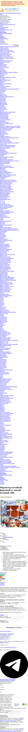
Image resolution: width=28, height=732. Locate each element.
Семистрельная (3, 239)
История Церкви (4, 133)
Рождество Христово (5, 421)
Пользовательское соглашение (7, 680)
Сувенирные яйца (4, 396)
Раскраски (2, 214)
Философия (3, 100)
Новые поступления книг (6, 56)
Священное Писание (5, 148)
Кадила (2, 301)
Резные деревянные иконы (6, 283)
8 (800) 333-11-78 (4, 23)
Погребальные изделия (5, 345)
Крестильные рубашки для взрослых (9, 344)
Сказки (2, 218)
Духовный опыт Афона (5, 187)
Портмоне (2, 409)
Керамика (2, 390)
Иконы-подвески (4, 382)
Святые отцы (3, 101)
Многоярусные (3, 321)
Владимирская (3, 231)
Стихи (1, 209)
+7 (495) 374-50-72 (4, 20)
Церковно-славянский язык (6, 96)
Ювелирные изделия (5, 380)
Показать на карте (4, 642)
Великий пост (3, 435)
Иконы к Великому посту (6, 437)
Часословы (2, 94)
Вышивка (2, 448)
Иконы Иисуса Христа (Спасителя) (8, 228)
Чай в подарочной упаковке (7, 413)
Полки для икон (4, 313)
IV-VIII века (3, 106)
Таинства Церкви (4, 122)
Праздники (2, 121)
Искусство (2, 131)
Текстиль (2, 303)
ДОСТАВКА (3, 32)
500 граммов (3, 366)
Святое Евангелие (4, 67)
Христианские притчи (5, 130)
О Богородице (3, 177)
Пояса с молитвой (4, 349)
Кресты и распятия (4, 310)
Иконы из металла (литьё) (6, 286)
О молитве (2, 78)
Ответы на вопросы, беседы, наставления (10, 126)
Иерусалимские (4, 357)
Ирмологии (3, 81)
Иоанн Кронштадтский (5, 262)
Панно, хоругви (4, 296)
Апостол (2, 68)
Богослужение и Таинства (6, 159)
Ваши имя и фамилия (5, 617)
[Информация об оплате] (14, 578)
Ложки (1, 394)
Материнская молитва (5, 176)
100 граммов (3, 359)
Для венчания (3, 331)
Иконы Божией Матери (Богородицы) (9, 230)
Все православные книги (6, 60)
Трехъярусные (3, 319)
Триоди (2, 92)
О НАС (2, 40)
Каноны (2, 76)
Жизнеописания (4, 114)
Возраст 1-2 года (4, 342)
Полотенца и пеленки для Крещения (9, 340)
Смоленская (3, 235)
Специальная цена (4, 53)
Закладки (2, 404)
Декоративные (3, 355)
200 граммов (3, 362)
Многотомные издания (5, 183)
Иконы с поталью (4, 285)
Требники (2, 91)
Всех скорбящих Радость (6, 240)
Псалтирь (2, 69)
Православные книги (5, 199)
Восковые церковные (5, 351)
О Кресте (2, 178)
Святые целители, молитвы (6, 191)
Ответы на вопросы (5, 163)
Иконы (1, 443)
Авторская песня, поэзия (6, 457)
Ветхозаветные (3, 104)
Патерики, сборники (5, 113)
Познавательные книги (5, 221)
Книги (1, 422)
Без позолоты (3, 385)
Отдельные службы (5, 86)
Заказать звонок (4, 716)
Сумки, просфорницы (5, 348)
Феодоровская (3, 248)
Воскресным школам (5, 192)
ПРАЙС (2, 36)
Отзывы (2, 614)
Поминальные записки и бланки (8, 312)
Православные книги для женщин (8, 181)
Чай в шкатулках (4, 432)
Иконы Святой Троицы (5, 227)
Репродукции (3, 132)
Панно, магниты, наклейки (6, 395)
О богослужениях (4, 118)
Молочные (2, 325)
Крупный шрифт (4, 195)
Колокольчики (3, 393)
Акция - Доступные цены (6, 50)
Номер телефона (4, 712)
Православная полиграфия (6, 398)
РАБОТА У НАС (4, 38)
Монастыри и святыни (5, 462)
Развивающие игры (5, 400)
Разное (1, 464)
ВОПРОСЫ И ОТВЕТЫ (6, 33)
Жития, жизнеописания (6, 207)
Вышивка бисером (4, 416)
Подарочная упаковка (5, 417)
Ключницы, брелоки (5, 412)
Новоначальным (4, 117)
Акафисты (2, 74)
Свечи (1, 350)
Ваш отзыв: (3, 620)
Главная (2, 484)
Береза (1, 326)
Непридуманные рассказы (6, 182)
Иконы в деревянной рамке (6, 278)
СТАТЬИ (2, 41)
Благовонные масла (5, 373)
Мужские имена (4, 273)
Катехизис (2, 124)
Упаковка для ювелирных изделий (8, 386)
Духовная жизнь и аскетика (6, 156)
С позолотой (3, 384)
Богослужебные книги (5, 80)
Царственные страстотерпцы (7, 271)
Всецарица (2, 241)
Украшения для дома (5, 430)
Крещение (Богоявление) (6, 434)
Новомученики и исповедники (7, 112)
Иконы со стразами (4, 287)
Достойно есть (3, 251)
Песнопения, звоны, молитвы (7, 463)
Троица (2, 450)
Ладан (1, 358)
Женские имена (4, 274)
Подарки (2, 423)
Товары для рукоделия (5, 414)
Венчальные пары (4, 294)
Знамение (2, 237)
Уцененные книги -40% (6, 54)
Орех (1, 327)
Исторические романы (5, 186)
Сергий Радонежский (5, 259)
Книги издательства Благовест (7, 146)
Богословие (3, 99)
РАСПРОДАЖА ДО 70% (6, 29)
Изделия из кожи (4, 403)
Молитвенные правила (5, 83)
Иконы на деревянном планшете (8, 280)
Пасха (1, 439)
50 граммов (3, 364)
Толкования (3, 97)
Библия (2, 63)
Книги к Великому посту (6, 436)
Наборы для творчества (5, 401)
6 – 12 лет (2, 201)
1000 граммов (3, 360)
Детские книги (3, 198)
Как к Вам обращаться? (5, 710)
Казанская (2, 232)
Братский (2, 371)
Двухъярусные (3, 318)
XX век (2, 110)
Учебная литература (5, 213)
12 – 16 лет (2, 203)
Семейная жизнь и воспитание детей (9, 137)
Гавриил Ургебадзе (4, 266)
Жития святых (3, 103)
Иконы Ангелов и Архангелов (7, 254)
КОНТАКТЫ (3, 37)
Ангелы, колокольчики (5, 425)
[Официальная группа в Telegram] (14, 678)
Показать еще (3, 572)
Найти (17, 45)
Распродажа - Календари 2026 (7, 51)
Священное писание (5, 62)
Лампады (2, 308)
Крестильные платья (5, 339)
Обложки (2, 410)
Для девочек (3, 336)
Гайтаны (2, 304)
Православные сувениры (6, 389)
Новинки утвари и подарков (7, 58)
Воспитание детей (4, 139)
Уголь (1, 375)
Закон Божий (3, 71)
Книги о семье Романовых (6, 189)
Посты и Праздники (5, 162)
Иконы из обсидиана (5, 291)
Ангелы (2, 391)
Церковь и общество (5, 136)
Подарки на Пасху (4, 441)
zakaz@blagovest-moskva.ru (10, 647)
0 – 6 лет (2, 200)
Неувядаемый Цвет (4, 250)
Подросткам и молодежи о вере (7, 180)
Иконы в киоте (3, 281)
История (2, 135)
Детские (2, 164)
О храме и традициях (5, 119)
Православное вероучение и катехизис (9, 160)
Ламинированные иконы (6, 282)
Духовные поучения (5, 459)
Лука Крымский (4, 263)
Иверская (2, 233)
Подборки (2, 169)
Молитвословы (3, 73)
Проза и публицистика (5, 165)
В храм (1, 299)
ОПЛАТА (2, 31)
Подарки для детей (4, 399)
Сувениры (2, 428)
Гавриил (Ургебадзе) (5, 173)
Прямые (2, 314)
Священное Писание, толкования (8, 466)
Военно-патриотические (6, 172)
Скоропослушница (4, 244)
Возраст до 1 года (4, 341)
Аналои (2, 300)
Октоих (2, 85)
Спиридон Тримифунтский (6, 258)
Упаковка (2, 431)
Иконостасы (3, 322)
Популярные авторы (5, 196)
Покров (2, 242)
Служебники (3, 90)
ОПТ (1, 34)
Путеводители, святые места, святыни (9, 142)
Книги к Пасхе (3, 440)
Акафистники (3, 154)
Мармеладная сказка (8, 537)
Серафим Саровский (5, 260)
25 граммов (3, 363)
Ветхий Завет (3, 64)
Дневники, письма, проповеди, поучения (10, 127)
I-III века (2, 105)
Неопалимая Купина (5, 246)
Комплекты (3, 168)
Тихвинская (3, 236)
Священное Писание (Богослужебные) (9, 89)
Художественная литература (7, 212)
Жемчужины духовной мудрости (8, 174)
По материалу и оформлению (7, 277)
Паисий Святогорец (5, 264)
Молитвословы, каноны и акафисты (9, 72)
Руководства (3, 87)
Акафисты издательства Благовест (8, 153)
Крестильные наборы (5, 334)
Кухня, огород (3, 144)
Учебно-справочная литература (7, 145)
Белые (1, 323)
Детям (1, 426)
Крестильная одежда (5, 332)
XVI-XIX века (3, 109)
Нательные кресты (4, 381)
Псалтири (2, 149)
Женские (2, 408)
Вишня (1, 328)
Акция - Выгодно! (4, 49)
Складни (2, 292)
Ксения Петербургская (5, 268)
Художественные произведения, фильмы (10, 467)
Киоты (1, 376)
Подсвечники (3, 309)
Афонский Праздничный (6, 369)
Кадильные (3, 354)
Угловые (2, 316)
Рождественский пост (5, 419)
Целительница (3, 253)
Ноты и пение (3, 95)
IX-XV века (3, 108)
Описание (2, 584)
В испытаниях (3, 171)
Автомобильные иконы (5, 295)
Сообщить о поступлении (4, 548)
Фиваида (2, 368)
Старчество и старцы (5, 185)
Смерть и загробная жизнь (6, 123)
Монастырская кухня (5, 190)
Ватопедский (3, 367)
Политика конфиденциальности (8, 679)
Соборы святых (4, 272)
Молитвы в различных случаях (7, 77)
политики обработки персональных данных (11, 720)
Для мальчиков (3, 335)
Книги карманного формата (7, 167)
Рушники (2, 346)
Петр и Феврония (4, 269)
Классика (2, 223)
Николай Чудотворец (5, 257)
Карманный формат (5, 194)
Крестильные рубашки (5, 337)
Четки (1, 377)
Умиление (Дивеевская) (6, 249)
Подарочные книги (4, 387)
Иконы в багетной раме (6, 289)
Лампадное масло (4, 372)
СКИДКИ (2, 28)
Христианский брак (5, 140)
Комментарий (3, 715)
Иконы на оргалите (4, 290)
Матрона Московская (5, 267)
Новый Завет (3, 65)
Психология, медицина (5, 141)
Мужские (2, 407)
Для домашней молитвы (6, 353)
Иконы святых (3, 255)
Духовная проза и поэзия (6, 128)
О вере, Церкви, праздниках (7, 205)
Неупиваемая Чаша (4, 245)
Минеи (1, 82)
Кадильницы (3, 307)
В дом (1, 305)
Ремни (1, 405)
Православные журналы (6, 224)
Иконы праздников (4, 276)
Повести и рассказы (5, 210)
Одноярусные (3, 317)
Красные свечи (3, 444)
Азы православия (4, 115)
